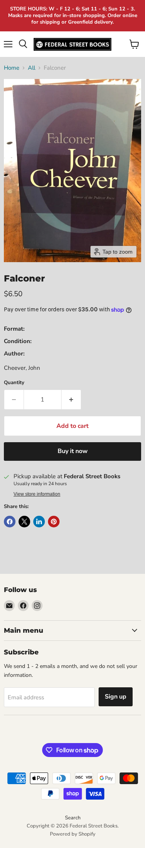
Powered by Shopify (73, 834)
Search (72, 817)
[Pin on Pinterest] (54, 521)
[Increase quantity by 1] (71, 400)
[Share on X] (24, 521)
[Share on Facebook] (9, 521)
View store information (37, 494)
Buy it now (73, 451)
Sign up (115, 696)
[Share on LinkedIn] (39, 521)
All (31, 68)
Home (11, 68)
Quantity (14, 383)
